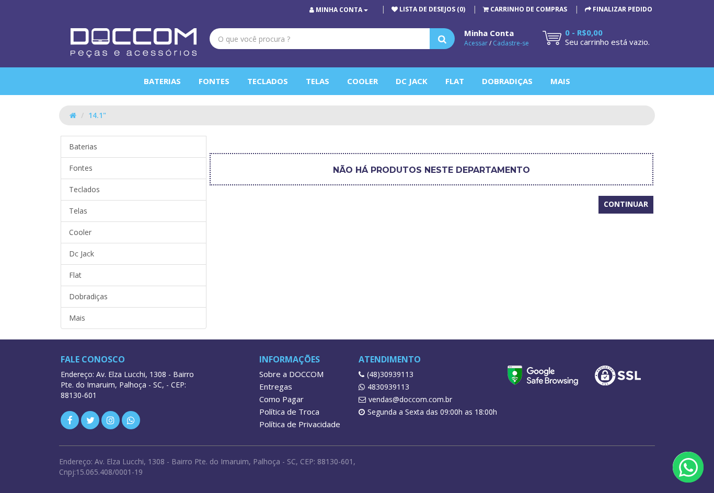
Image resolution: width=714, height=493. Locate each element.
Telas (317, 81)
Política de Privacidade (299, 424)
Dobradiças (507, 81)
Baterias (162, 81)
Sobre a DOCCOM (291, 374)
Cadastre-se (511, 43)
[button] (525, 9)
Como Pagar (281, 399)
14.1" (97, 115)
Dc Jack (412, 81)
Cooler (362, 81)
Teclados (267, 81)
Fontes (214, 81)
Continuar (626, 204)
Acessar (476, 43)
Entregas (275, 386)
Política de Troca (289, 411)
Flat (454, 81)
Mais (560, 81)
